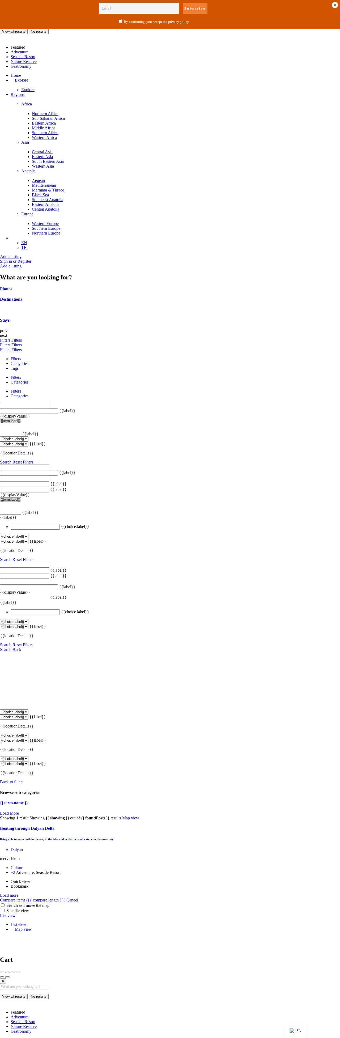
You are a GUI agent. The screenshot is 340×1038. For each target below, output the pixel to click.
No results (38, 31)
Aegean (38, 180)
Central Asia (42, 152)
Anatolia (28, 171)
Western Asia (43, 166)
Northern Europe (46, 233)
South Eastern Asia (48, 161)
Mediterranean (44, 185)
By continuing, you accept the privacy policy (156, 22)
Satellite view (17, 910)
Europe (27, 214)
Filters (5, 340)
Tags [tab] (15, 368)
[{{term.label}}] (10, 421)
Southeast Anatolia (47, 199)
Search (5, 462)
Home (16, 75)
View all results (14, 31)
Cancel (72, 900)
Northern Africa (45, 113)
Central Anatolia (45, 209)
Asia (25, 142)
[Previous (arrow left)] (2, 977)
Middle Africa (43, 128)
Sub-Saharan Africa (48, 118)
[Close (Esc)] (2, 972)
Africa (26, 104)
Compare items (32, 900)
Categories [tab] (19, 363)
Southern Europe (46, 228)
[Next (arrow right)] (7, 977)
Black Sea (40, 195)
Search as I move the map (27, 905)
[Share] (7, 972)
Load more (9, 895)
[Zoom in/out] (18, 972)
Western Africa (44, 137)
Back (16, 649)
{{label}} (67, 411)
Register (24, 261)
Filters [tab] (16, 358)
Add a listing (11, 256)
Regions (17, 94)
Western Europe (45, 223)
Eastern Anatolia (46, 204)
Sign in (6, 261)
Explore (21, 80)
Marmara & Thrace (48, 190)
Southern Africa (45, 132)
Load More (9, 813)
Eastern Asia (42, 156)
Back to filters (11, 782)
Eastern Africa (44, 123)
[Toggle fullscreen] (13, 972)
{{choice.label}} (75, 526)
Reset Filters (22, 462)
